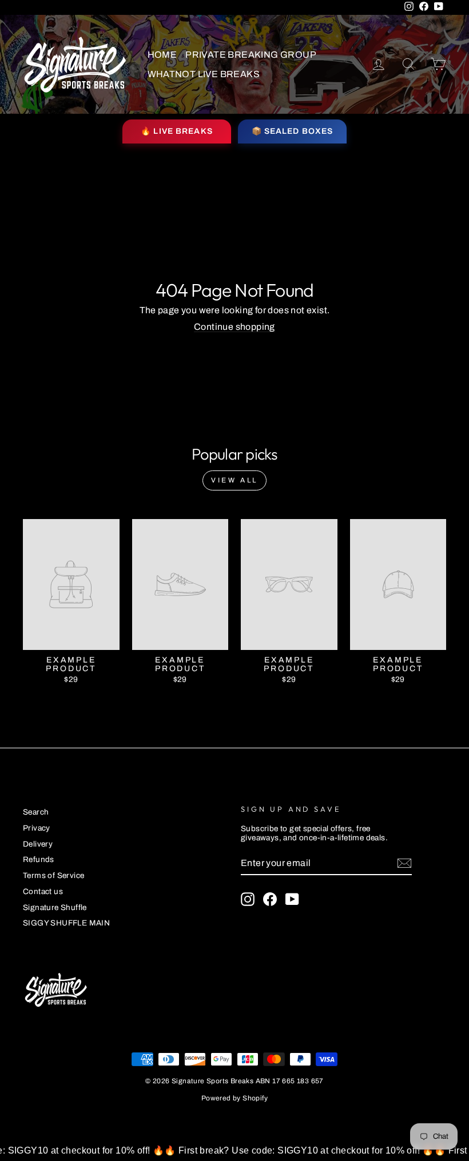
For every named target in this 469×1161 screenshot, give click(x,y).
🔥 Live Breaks (177, 131)
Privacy (36, 828)
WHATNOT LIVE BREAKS (204, 74)
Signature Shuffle (55, 907)
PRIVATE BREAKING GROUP (250, 54)
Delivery (38, 844)
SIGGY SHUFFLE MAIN (66, 923)
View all (234, 480)
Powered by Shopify (234, 1098)
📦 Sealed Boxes (292, 131)
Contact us (43, 891)
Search (36, 812)
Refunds (38, 859)
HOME (162, 54)
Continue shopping (234, 327)
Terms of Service (53, 875)
